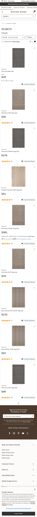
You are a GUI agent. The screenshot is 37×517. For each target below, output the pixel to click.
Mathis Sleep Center (7, 455)
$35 (3, 117)
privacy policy (9, 505)
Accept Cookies (18, 513)
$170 (4, 314)
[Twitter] (27, 433)
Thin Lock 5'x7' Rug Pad (9, 388)
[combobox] (18, 16)
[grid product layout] (30, 42)
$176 (4, 155)
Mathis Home (5, 450)
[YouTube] (23, 433)
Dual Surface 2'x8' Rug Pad (10, 349)
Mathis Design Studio (8, 452)
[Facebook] (9, 433)
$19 (3, 77)
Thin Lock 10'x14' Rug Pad (10, 151)
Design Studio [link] (19, 7)
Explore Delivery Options (28, 1)
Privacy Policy (27, 421)
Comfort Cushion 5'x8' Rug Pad (11, 190)
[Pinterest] (18, 433)
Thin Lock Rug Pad (7, 71)
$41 (3, 194)
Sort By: (5, 37)
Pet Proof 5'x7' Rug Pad (9, 272)
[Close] (35, 489)
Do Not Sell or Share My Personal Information (18, 508)
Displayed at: (12, 41)
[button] (2, 12)
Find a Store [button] (11, 1)
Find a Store (16, 41)
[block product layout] (35, 42)
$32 (3, 353)
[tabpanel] (18, 216)
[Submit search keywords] (33, 16)
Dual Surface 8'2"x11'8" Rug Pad (12, 311)
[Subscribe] (32, 416)
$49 (3, 391)
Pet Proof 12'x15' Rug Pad (10, 228)
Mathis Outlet (6, 458)
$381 (4, 232)
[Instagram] (14, 433)
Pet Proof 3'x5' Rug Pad (9, 113)
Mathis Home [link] (6, 7)
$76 (3, 276)
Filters (30, 37)
